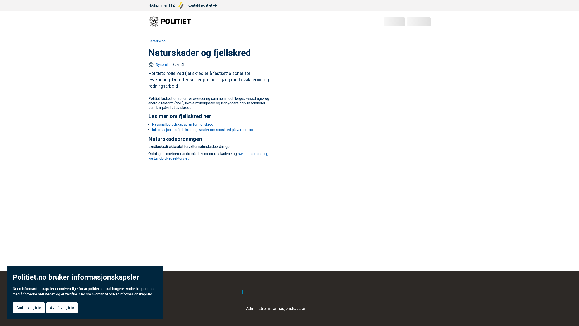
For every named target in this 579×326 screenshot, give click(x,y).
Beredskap (157, 41)
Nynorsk (162, 64)
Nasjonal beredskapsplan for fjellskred (182, 124)
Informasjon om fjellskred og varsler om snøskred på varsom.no (202, 130)
